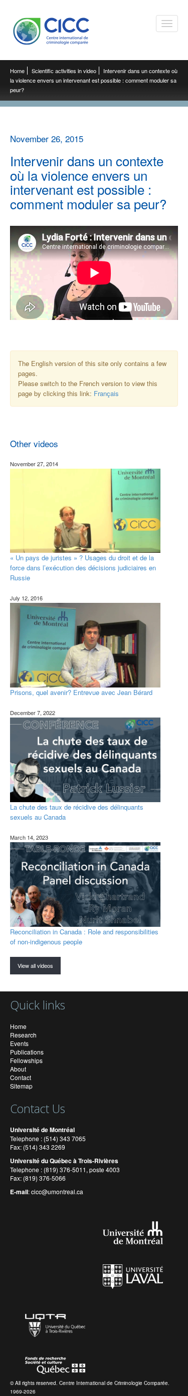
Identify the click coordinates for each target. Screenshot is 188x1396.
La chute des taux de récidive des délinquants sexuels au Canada (76, 812)
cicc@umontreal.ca (57, 1191)
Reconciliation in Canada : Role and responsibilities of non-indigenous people (84, 936)
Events (19, 1043)
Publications (27, 1052)
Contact (20, 1077)
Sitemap (21, 1086)
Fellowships (26, 1060)
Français (106, 393)
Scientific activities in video (64, 71)
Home (17, 71)
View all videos (35, 965)
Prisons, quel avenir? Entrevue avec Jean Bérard (81, 692)
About (18, 1069)
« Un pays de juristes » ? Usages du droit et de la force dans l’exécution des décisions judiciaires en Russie (83, 567)
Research (23, 1034)
